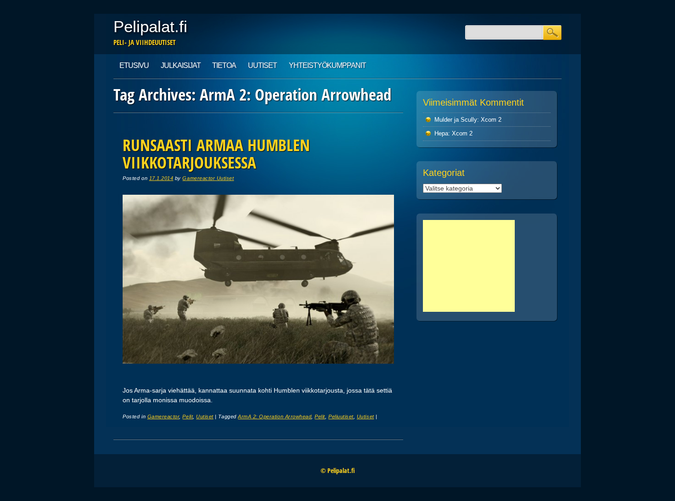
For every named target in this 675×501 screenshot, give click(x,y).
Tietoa (224, 65)
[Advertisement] (469, 266)
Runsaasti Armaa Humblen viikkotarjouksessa (216, 154)
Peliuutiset (341, 416)
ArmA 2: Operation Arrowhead (274, 416)
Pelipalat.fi (150, 26)
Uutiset (262, 65)
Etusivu (134, 65)
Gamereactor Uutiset (208, 178)
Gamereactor (163, 416)
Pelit (187, 416)
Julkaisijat (181, 65)
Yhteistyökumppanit (327, 65)
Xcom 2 (491, 119)
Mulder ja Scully (455, 119)
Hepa (441, 133)
